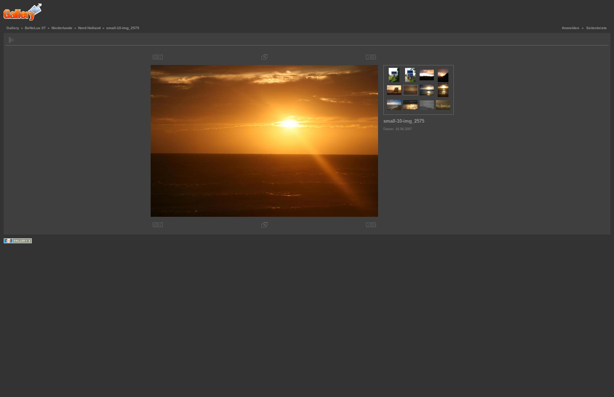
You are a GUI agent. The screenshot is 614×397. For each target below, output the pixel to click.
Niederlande (62, 28)
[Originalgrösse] (265, 57)
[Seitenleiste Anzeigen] (11, 40)
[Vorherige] (160, 57)
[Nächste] (368, 57)
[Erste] (155, 57)
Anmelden (570, 28)
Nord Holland (89, 28)
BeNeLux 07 (35, 28)
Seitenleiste (596, 28)
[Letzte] (373, 57)
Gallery (12, 28)
